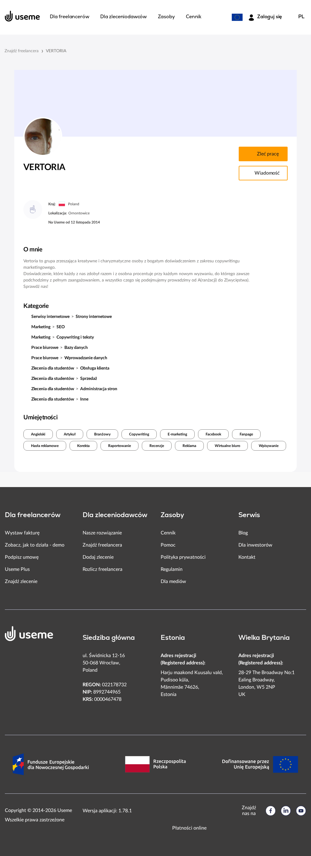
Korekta (83, 446)
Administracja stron (98, 389)
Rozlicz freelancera (102, 569)
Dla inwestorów (255, 545)
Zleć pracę (268, 154)
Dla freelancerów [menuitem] (69, 17)
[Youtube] (301, 811)
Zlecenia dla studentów (52, 368)
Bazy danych (76, 348)
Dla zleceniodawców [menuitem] (123, 17)
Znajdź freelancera (22, 51)
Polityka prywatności (183, 557)
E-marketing (177, 434)
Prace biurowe (44, 348)
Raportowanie (119, 446)
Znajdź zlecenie (21, 581)
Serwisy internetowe (50, 317)
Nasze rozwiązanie (102, 532)
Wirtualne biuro (227, 446)
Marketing (40, 327)
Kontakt (246, 557)
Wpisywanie (269, 446)
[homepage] (22, 16)
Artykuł (70, 434)
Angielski (38, 434)
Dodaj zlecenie (98, 557)
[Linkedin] (286, 811)
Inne (84, 399)
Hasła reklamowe (45, 446)
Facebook (213, 434)
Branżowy (102, 434)
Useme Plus (17, 569)
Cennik (168, 532)
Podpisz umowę (22, 557)
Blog (243, 532)
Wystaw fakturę (22, 532)
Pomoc (168, 545)
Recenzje (156, 446)
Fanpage (246, 434)
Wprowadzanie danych (85, 358)
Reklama (189, 446)
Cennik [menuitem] (193, 17)
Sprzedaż (88, 379)
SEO (60, 327)
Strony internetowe (94, 317)
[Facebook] (270, 811)
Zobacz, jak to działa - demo (34, 545)
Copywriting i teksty (75, 337)
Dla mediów (173, 581)
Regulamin (172, 569)
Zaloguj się (269, 17)
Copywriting (139, 434)
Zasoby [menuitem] (166, 17)
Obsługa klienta (94, 368)
